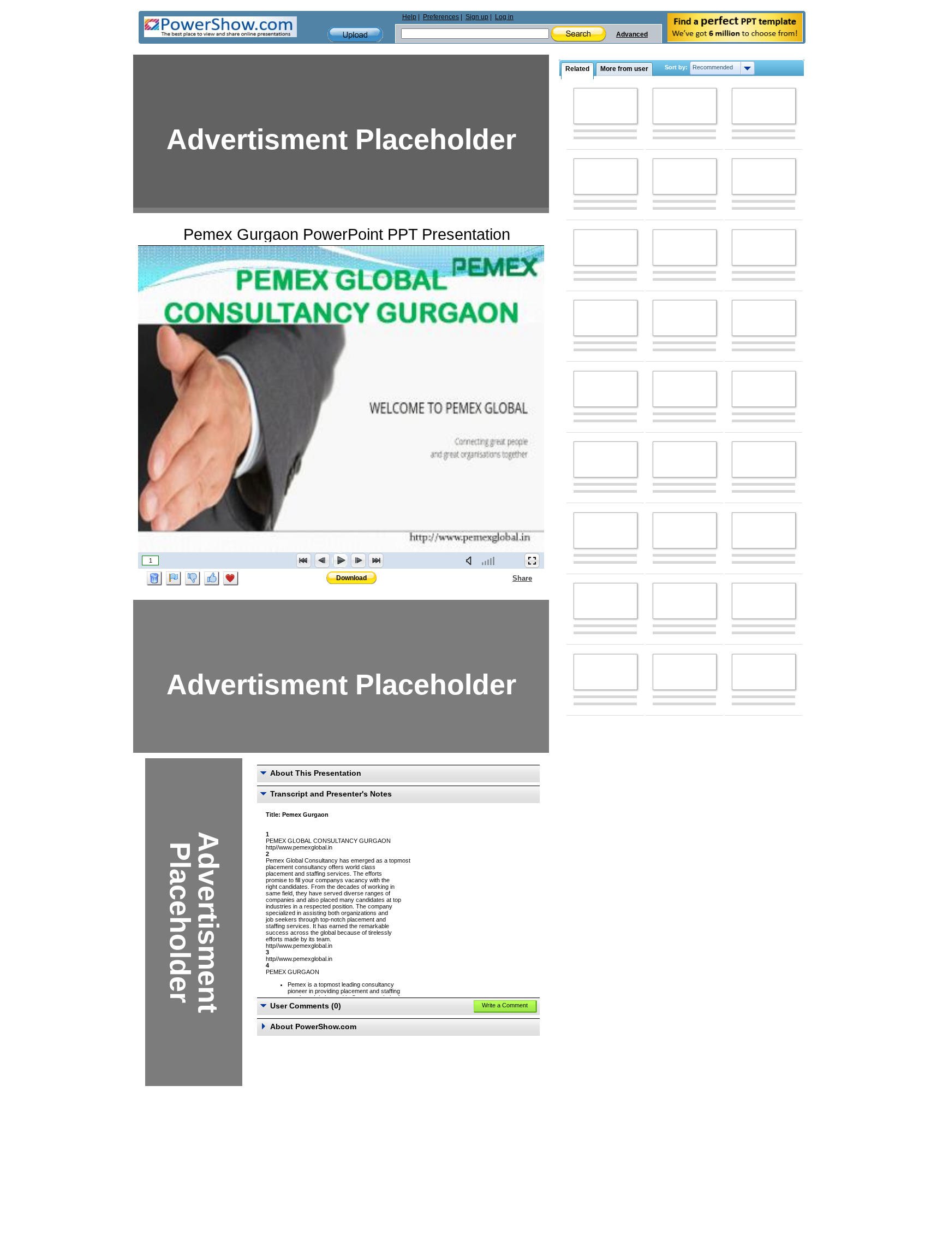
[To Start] (304, 560)
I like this (211, 578)
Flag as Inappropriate (173, 578)
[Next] (358, 560)
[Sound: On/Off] (471, 560)
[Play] (340, 560)
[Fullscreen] (532, 560)
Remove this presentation (154, 578)
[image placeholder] (605, 106)
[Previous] (322, 560)
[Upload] (355, 35)
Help (409, 17)
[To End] (376, 560)
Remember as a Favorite (230, 578)
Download (351, 578)
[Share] (505, 578)
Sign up (476, 17)
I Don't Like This (192, 578)
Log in (504, 17)
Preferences (441, 17)
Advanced (632, 34)
